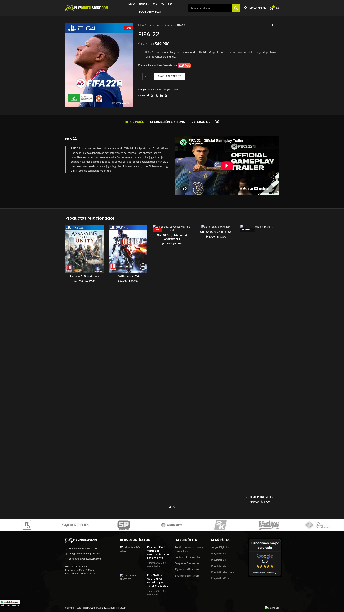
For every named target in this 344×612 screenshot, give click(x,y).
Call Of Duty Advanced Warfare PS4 (172, 236)
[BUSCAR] (236, 8)
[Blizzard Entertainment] (269, 525)
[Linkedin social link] (161, 95)
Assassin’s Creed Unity (84, 276)
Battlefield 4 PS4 (128, 276)
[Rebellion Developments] (27, 525)
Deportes (169, 25)
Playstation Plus (220, 578)
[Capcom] (220, 525)
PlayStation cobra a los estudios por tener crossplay (157, 580)
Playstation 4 (154, 25)
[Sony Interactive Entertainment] (75, 525)
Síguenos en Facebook (187, 569)
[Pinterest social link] (157, 95)
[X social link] (152, 95)
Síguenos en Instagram (187, 575)
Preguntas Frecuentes (187, 563)
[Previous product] (270, 25)
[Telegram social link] (166, 95)
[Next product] (277, 25)
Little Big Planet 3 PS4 (259, 497)
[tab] (134, 120)
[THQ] (172, 525)
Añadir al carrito (169, 76)
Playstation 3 (218, 553)
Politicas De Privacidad (188, 556)
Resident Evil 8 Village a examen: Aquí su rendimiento (158, 552)
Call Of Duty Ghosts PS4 (215, 232)
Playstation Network (222, 571)
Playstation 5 (218, 565)
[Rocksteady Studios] (123, 525)
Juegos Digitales (220, 547)
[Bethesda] (317, 525)
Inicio (141, 25)
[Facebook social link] (148, 95)
